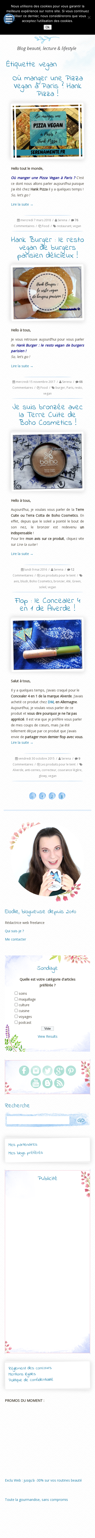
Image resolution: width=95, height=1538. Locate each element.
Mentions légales (22, 1374)
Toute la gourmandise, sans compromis (36, 1499)
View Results (47, 1036)
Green (76, 581)
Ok (48, 27)
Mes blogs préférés (26, 1153)
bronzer (59, 581)
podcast (25, 1022)
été (68, 581)
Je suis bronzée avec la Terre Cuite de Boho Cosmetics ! (47, 415)
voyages (25, 1016)
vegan (77, 226)
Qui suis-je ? (14, 931)
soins (23, 993)
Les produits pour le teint (58, 575)
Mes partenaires (22, 1144)
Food (45, 226)
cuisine (24, 1010)
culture (24, 1005)
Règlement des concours (29, 1368)
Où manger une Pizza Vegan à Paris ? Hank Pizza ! (47, 86)
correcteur (49, 770)
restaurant (64, 226)
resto (78, 388)
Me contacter (15, 939)
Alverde (18, 770)
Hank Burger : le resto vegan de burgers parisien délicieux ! (47, 248)
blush (24, 581)
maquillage (27, 999)
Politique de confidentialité (31, 1380)
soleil (42, 587)
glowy (43, 776)
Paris (69, 388)
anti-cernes (32, 770)
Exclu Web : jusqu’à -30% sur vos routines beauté (43, 1480)
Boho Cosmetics (40, 581)
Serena (62, 220)
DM (51, 702)
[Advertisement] (47, 1271)
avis (16, 581)
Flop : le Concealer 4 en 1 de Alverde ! (47, 605)
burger (60, 388)
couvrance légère (70, 770)
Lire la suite (22, 204)
